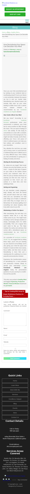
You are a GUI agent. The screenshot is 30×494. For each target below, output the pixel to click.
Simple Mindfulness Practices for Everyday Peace (13, 295)
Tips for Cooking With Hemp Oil (13, 291)
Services (15, 394)
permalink (9, 285)
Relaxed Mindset (14, 283)
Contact (24, 265)
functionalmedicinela (12, 52)
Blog (15, 403)
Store (15, 413)
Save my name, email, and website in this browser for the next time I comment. (15, 352)
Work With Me (15, 390)
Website (6, 342)
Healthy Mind (22, 279)
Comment (7, 311)
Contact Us (15, 417)
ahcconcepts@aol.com (14, 446)
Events (15, 408)
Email (6, 335)
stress (5, 130)
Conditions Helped (15, 399)
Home (15, 381)
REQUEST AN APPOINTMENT (15, 9)
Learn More (15, 385)
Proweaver (19, 486)
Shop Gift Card (15, 14)
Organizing (14, 281)
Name (6, 328)
